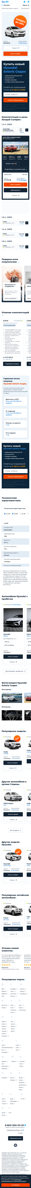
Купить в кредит (15, 53)
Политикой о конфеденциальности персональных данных (13, 1180)
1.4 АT (23, 514)
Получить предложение (15, 100)
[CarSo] (5, 2)
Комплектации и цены (10, 8)
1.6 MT (16, 514)
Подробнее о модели (12, 364)
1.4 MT (8, 514)
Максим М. (5, 967)
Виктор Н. (27, 967)
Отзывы (20, 1133)
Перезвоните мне (15, 1138)
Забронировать (15, 190)
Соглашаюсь (15, 1185)
